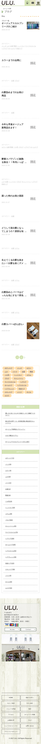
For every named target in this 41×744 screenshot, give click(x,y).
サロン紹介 (29, 703)
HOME (11, 697)
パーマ (15, 371)
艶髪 (15, 46)
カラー (4, 147)
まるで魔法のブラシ (11, 435)
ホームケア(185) (10, 544)
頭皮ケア (19, 48)
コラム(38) (8, 514)
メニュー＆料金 (11, 709)
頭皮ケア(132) (9, 563)
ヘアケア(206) (9, 538)
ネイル (29, 392)
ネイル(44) (8, 582)
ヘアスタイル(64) (10, 551)
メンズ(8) (8, 464)
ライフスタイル (30, 46)
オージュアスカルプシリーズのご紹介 (17, 442)
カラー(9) (8, 470)
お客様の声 (11, 720)
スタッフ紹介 (11, 703)
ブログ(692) (9, 520)
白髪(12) (8, 489)
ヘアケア (5, 48)
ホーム (5, 8)
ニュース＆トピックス (10, 726)
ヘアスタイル (21, 385)
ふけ (8, 46)
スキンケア (8, 392)
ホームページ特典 (29, 714)
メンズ (4, 46)
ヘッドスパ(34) (10, 507)
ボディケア (8, 368)
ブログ (17, 80)
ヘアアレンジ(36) (10, 557)
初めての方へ (30, 697)
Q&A (29, 709)
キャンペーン (26, 182)
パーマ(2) (8, 483)
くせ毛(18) (8, 501)
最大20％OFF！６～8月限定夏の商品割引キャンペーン (20, 422)
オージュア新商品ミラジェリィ (15, 429)
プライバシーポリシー (10, 731)
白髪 (11, 46)
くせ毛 (16, 147)
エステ (7, 395)
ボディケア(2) (9, 458)
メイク (19, 392)
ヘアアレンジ (9, 389)
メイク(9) (8, 575)
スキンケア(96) (10, 569)
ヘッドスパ (21, 46)
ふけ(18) (8, 477)
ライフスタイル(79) (11, 532)
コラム (17, 248)
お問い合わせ (30, 726)
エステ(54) (8, 588)
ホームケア (12, 48)
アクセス (11, 714)
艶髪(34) (8, 495)
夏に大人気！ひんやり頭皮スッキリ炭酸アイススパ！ (20, 414)
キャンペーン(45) (10, 526)
